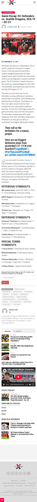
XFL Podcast (14, 394)
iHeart (4, 414)
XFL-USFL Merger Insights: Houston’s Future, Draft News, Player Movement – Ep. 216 (21, 398)
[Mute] (30, 384)
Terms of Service (9, 486)
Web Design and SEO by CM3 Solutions (14, 483)
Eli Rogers (14, 294)
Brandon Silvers (19, 289)
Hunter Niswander (8, 297)
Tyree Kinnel (16, 304)
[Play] (4, 384)
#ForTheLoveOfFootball (17, 152)
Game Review (24, 294)
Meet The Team (30, 486)
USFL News (14, 481)
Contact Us (19, 486)
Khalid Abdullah (22, 299)
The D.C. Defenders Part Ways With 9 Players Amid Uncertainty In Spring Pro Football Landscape (22, 425)
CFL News (23, 481)
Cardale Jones (17, 292)
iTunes (4, 407)
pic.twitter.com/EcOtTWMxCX (21, 154)
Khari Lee (5, 302)
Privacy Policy (32, 483)
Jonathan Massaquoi (9, 299)
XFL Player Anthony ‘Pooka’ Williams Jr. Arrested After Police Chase (22, 434)
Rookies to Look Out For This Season (21, 356)
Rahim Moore (27, 302)
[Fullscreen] (33, 384)
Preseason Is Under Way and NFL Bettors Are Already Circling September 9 (22, 339)
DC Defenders (15, 81)
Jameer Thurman (21, 297)
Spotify (4, 411)
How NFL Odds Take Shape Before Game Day (22, 347)
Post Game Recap (16, 302)
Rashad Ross (6, 304)
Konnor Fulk (13, 27)
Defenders (6, 294)
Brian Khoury (7, 292)
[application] (18, 376)
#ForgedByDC (20, 148)
